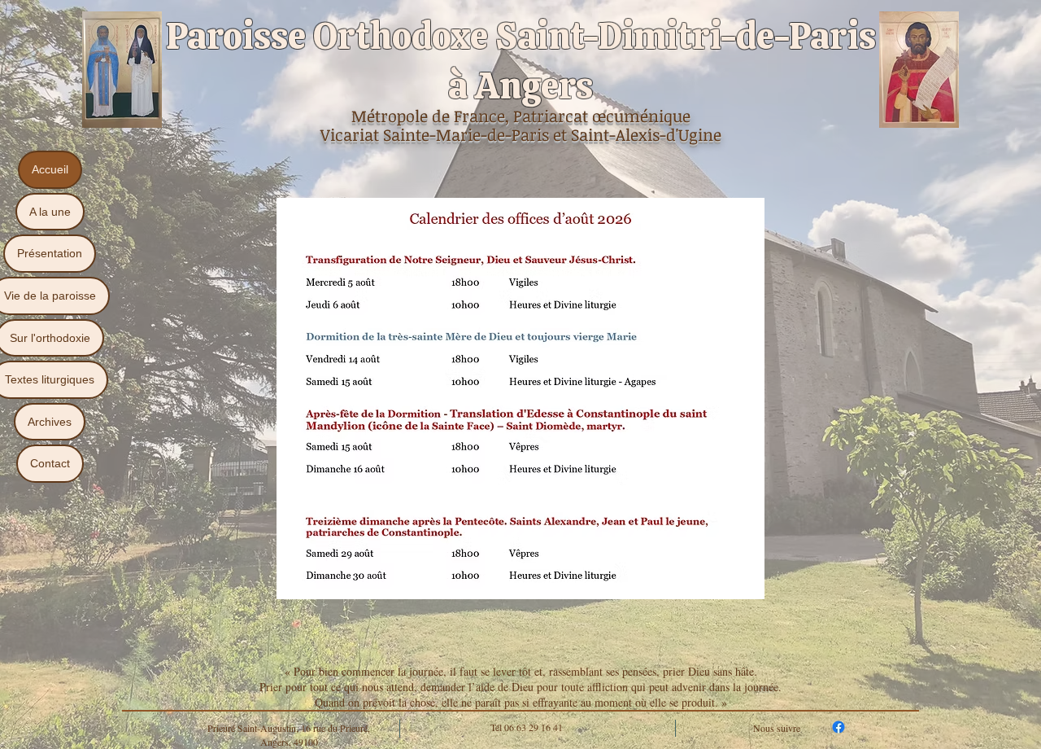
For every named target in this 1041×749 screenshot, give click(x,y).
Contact (50, 463)
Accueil (50, 169)
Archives (50, 421)
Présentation (49, 253)
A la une (50, 211)
